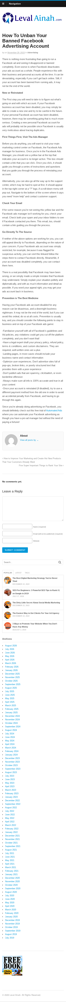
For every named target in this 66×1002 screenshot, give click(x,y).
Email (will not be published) (48, 534)
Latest (18, 573)
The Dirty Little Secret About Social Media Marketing (36, 603)
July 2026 (9, 649)
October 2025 (11, 681)
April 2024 (9, 744)
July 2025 (9, 691)
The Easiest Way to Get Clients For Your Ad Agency (35, 613)
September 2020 (12, 888)
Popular (8, 573)
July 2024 (9, 733)
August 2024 (11, 730)
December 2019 (12, 920)
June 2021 (10, 857)
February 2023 (11, 793)
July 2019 (9, 938)
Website (36, 541)
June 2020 (10, 899)
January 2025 (11, 712)
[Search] (59, 562)
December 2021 (12, 835)
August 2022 (11, 807)
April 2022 (9, 821)
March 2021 (10, 867)
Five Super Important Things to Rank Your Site (41, 465)
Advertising (32, 52)
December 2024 (12, 716)
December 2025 (12, 674)
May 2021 (9, 860)
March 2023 (10, 790)
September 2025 (12, 684)
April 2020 (9, 906)
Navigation (15, 3)
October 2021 (11, 843)
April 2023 (9, 786)
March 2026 (10, 663)
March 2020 (10, 909)
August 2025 (11, 688)
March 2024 (10, 748)
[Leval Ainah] (33, 23)
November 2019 (12, 923)
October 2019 (11, 927)
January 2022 (11, 832)
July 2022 (9, 811)
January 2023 (11, 797)
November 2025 (12, 677)
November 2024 (12, 719)
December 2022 (12, 800)
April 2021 (9, 864)
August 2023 (11, 772)
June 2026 (10, 652)
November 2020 (12, 881)
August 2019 (11, 934)
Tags (27, 573)
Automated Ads (54, 410)
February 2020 (11, 913)
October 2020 (11, 885)
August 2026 (11, 645)
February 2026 (11, 667)
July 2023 (9, 776)
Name (39, 527)
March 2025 (10, 705)
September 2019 (12, 931)
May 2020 (9, 902)
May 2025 (9, 698)
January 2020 (11, 916)
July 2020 (9, 895)
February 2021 (11, 871)
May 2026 (9, 656)
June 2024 (10, 737)
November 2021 (12, 839)
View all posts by (29, 440)
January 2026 (11, 670)
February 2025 (11, 709)
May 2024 (9, 740)
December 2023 (12, 758)
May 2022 (9, 818)
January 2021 (11, 874)
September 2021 (12, 846)
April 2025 (9, 702)
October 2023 (11, 765)
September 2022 (12, 804)
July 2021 (9, 853)
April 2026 (9, 660)
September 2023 (12, 769)
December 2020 (12, 878)
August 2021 (11, 850)
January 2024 (11, 755)
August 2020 (11, 892)
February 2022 (11, 828)
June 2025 (10, 695)
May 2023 (9, 783)
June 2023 (10, 779)
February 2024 (11, 751)
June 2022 (10, 814)
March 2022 (10, 825)
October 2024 (11, 723)
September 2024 (12, 726)
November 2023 (12, 762)
